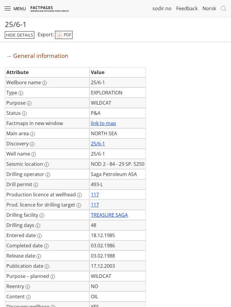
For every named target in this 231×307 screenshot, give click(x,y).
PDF (67, 34)
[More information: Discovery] (32, 144)
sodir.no (161, 8)
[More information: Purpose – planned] (52, 276)
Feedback (187, 8)
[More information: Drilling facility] (41, 215)
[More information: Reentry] (27, 287)
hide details (19, 35)
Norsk (209, 8)
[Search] (223, 8)
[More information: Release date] (38, 256)
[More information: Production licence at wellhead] (79, 195)
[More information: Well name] (33, 154)
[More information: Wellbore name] (44, 83)
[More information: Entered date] (39, 236)
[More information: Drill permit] (35, 185)
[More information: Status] (24, 113)
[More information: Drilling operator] (47, 174)
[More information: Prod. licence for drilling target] (78, 205)
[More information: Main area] (32, 134)
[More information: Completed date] (46, 246)
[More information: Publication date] (47, 266)
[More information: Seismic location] (46, 164)
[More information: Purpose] (29, 103)
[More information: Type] (20, 93)
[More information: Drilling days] (37, 225)
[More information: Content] (28, 297)
